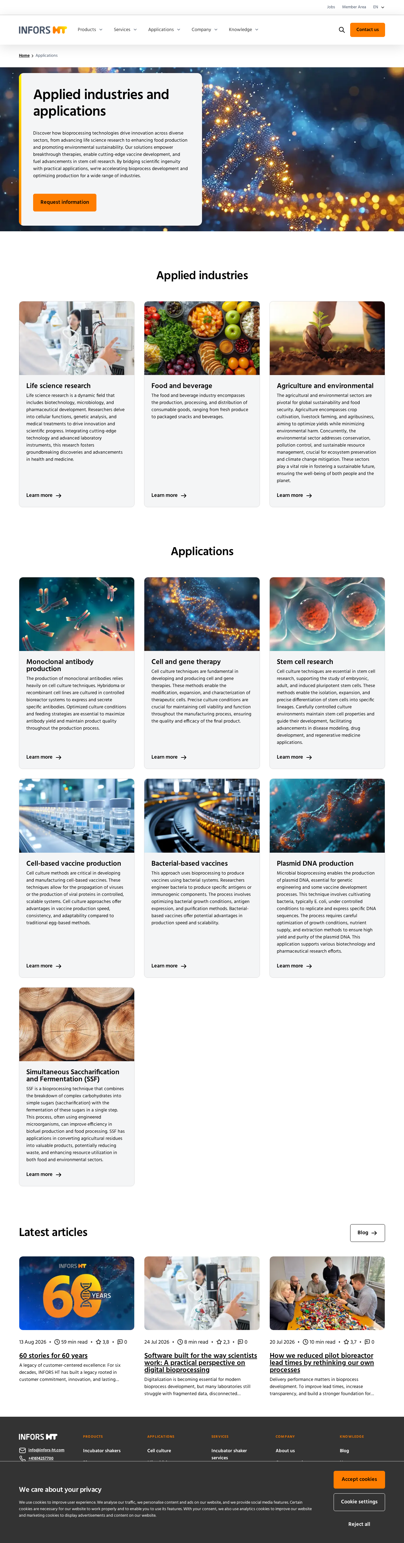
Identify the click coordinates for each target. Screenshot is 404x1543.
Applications (161, 30)
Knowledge (240, 30)
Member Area (354, 7)
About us (285, 1451)
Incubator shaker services (229, 1454)
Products (87, 30)
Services (122, 30)
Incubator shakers (102, 1451)
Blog (344, 1451)
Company (201, 30)
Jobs (331, 7)
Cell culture (159, 1451)
